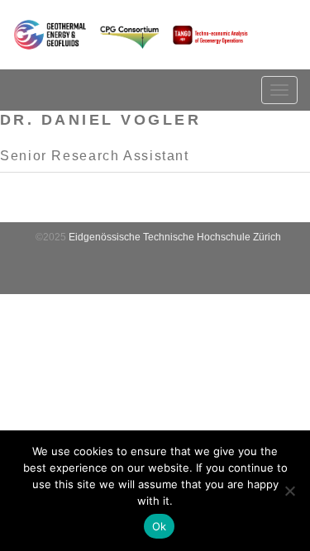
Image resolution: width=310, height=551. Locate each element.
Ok (159, 526)
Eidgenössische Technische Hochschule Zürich (175, 237)
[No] (289, 490)
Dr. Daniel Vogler (100, 119)
